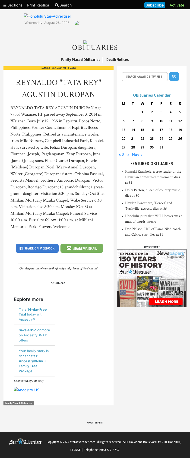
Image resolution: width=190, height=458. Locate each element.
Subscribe (155, 5)
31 (161, 147)
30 (152, 147)
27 (123, 147)
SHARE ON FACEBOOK (39, 248)
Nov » (137, 154)
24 (161, 138)
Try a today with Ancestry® (33, 314)
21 (133, 138)
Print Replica (38, 5)
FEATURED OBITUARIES (151, 163)
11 (170, 121)
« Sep (124, 154)
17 (161, 129)
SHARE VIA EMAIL (85, 249)
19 (180, 129)
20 (123, 138)
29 (142, 147)
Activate (177, 5)
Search (66, 5)
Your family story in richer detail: (34, 361)
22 (142, 138)
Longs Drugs (127, 4)
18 (170, 129)
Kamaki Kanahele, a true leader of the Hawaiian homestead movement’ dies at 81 (153, 177)
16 (152, 129)
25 (170, 138)
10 (161, 121)
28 (133, 147)
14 (133, 129)
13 (123, 129)
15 (142, 129)
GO (174, 76)
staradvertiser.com (82, 442)
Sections (14, 5)
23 (152, 138)
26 (180, 138)
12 (180, 121)
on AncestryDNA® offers (34, 335)
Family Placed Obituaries (18, 403)
